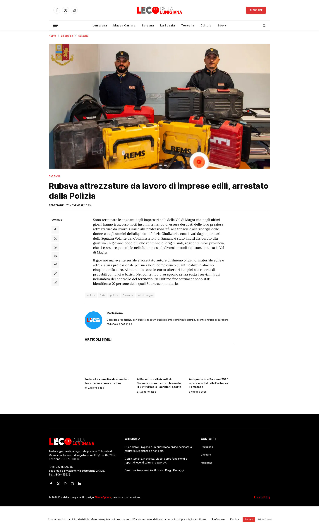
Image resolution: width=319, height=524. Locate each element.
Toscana (187, 25)
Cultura (206, 25)
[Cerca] (264, 25)
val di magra (145, 295)
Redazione (56, 205)
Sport (222, 25)
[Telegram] (55, 264)
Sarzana (148, 25)
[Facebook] (55, 229)
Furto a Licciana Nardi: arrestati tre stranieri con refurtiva (106, 381)
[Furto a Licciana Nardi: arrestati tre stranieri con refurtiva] (107, 361)
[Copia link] (55, 273)
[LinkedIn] (55, 255)
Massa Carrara (124, 25)
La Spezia (167, 25)
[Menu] (55, 25)
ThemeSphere (103, 497)
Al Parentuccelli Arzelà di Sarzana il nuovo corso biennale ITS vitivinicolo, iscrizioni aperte (159, 383)
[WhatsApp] (55, 247)
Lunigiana (99, 25)
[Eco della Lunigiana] (159, 10)
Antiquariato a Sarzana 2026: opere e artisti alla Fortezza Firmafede (209, 383)
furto (103, 295)
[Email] (55, 281)
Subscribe (256, 10)
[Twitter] (55, 238)
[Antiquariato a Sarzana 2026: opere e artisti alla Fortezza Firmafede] (211, 361)
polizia (114, 295)
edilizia (91, 295)
